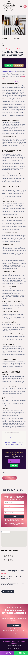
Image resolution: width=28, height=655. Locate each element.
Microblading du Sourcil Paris (11, 49)
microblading (15, 82)
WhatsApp (8, 65)
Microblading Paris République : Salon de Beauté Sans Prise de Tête (12, 571)
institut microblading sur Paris (11, 435)
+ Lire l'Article (3, 573)
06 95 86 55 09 (18, 65)
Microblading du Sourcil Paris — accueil (14, 437)
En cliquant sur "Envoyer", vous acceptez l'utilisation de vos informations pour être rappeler (14, 520)
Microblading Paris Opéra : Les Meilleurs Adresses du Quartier (12, 583)
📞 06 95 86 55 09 (14, 461)
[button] (21, 6)
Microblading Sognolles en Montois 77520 (13, 444)
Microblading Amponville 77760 (11, 439)
